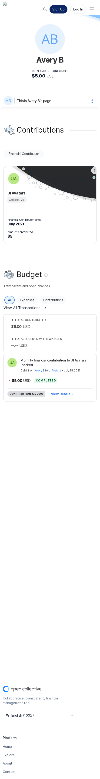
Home (7, 747)
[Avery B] (9, 100)
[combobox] (40, 715)
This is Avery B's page (34, 100)
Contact (9, 772)
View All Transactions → (24, 307)
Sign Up (58, 9)
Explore (9, 755)
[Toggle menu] (91, 9)
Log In (78, 9)
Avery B (40, 370)
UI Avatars (54, 370)
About (7, 763)
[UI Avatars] (13, 178)
